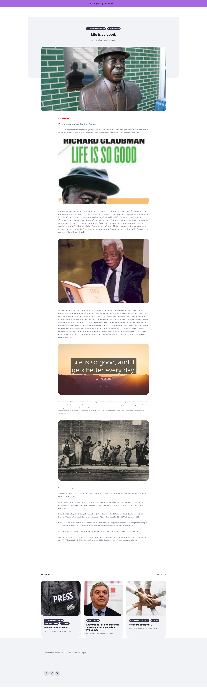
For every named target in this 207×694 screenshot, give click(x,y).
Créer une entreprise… (140, 624)
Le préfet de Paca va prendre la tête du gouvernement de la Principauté (102, 627)
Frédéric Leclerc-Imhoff (56, 627)
